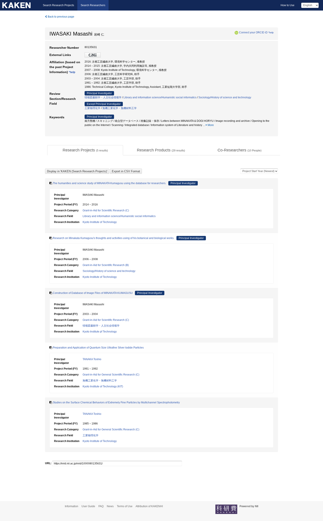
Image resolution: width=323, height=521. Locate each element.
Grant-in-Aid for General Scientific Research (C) (111, 374)
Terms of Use (124, 506)
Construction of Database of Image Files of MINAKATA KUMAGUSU (93, 293)
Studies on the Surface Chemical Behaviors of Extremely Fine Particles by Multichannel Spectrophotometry (116, 402)
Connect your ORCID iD (253, 32)
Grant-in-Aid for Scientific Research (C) (106, 210)
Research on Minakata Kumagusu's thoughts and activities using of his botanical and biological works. (113, 238)
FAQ (100, 506)
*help (271, 32)
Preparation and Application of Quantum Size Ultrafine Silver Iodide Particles (98, 347)
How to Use (287, 5)
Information (71, 506)
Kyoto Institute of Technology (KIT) (103, 386)
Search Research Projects (58, 5)
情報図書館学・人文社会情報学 (103, 97)
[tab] (85, 150)
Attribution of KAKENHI (149, 506)
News (110, 506)
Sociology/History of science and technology (224, 97)
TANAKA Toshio (92, 359)
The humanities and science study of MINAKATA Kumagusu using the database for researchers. (109, 183)
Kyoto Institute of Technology (100, 222)
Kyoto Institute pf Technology (100, 331)
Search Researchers (93, 5)
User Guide (88, 506)
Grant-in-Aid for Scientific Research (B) (106, 265)
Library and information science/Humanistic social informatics (159, 97)
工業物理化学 (92, 108)
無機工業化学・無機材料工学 (119, 108)
